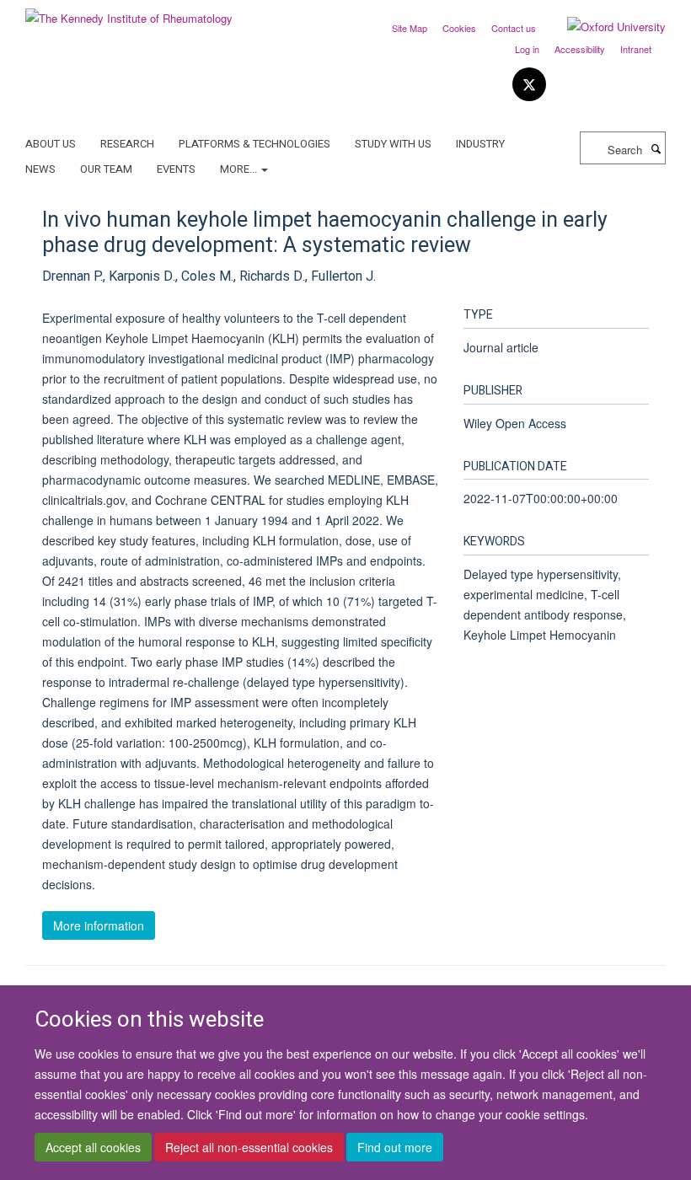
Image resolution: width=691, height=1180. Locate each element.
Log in (527, 49)
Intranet (635, 49)
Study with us (393, 144)
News (40, 169)
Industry (480, 144)
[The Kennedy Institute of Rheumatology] (129, 12)
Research (127, 144)
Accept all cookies (93, 1147)
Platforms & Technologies (254, 144)
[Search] (655, 148)
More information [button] (98, 925)
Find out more (394, 1147)
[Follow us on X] (529, 85)
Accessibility (579, 49)
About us (50, 144)
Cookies (459, 28)
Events (176, 169)
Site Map (409, 28)
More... (240, 169)
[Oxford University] (604, 27)
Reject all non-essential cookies (249, 1147)
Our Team (106, 169)
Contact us (513, 28)
